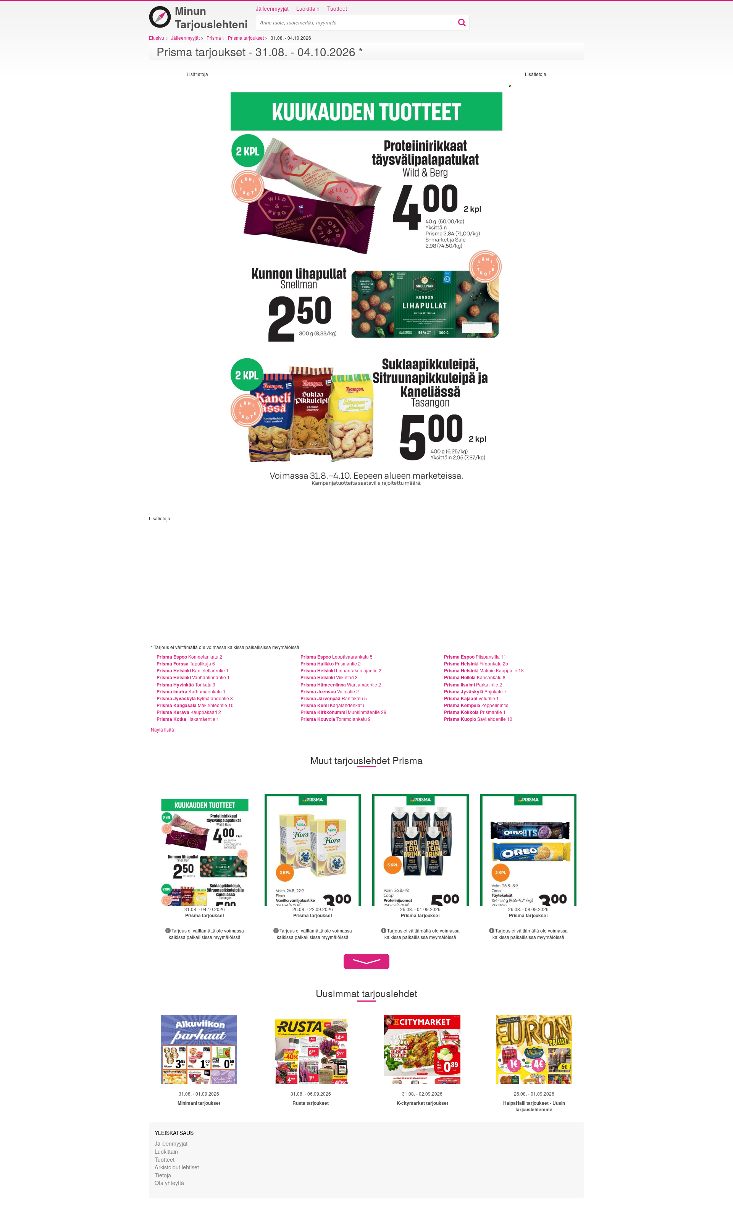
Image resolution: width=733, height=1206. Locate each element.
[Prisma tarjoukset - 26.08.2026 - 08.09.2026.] (528, 850)
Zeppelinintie (476, 705)
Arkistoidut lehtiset (177, 1167)
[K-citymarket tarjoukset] (422, 1049)
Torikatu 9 (186, 684)
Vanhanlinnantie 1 (193, 677)
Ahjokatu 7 (475, 691)
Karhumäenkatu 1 (191, 691)
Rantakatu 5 (333, 698)
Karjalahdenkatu (332, 705)
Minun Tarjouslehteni (211, 17)
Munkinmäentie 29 (343, 712)
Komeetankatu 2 (189, 656)
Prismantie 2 (330, 663)
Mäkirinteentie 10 (195, 705)
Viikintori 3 (329, 677)
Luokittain (308, 8)
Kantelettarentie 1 (193, 670)
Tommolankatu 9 (335, 719)
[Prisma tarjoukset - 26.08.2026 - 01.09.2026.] (420, 850)
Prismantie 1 (475, 712)
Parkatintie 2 (473, 684)
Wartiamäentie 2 (340, 684)
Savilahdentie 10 (478, 719)
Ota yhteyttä (169, 1182)
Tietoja (163, 1175)
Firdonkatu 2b (476, 663)
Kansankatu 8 (474, 677)
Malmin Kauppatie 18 (484, 670)
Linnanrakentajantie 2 (340, 670)
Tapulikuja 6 (186, 663)
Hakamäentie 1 (188, 719)
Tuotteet (337, 8)
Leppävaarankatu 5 (336, 656)
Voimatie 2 (329, 691)
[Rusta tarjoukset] (311, 1049)
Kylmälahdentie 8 (195, 698)
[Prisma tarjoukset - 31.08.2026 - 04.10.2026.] (205, 850)
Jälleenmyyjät (272, 8)
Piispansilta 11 (475, 656)
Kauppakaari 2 (189, 712)
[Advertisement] (177, 191)
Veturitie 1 (471, 698)
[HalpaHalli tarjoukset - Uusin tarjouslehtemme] (534, 1049)
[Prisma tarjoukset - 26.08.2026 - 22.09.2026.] (313, 850)
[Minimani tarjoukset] (199, 1049)
